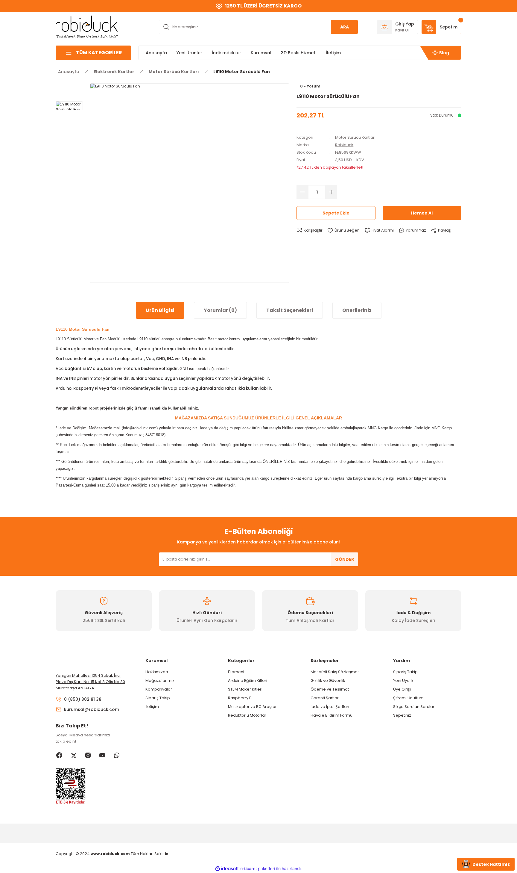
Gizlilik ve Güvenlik (328, 680)
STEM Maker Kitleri (245, 689)
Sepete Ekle (336, 213)
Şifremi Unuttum (408, 698)
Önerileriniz (357, 310)
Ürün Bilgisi (160, 310)
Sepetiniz (402, 715)
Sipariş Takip (157, 698)
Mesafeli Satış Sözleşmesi (336, 672)
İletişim (152, 706)
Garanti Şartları (325, 698)
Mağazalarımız (159, 680)
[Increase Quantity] (331, 192)
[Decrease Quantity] (302, 192)
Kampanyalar (158, 689)
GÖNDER (344, 559)
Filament (236, 672)
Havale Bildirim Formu (331, 715)
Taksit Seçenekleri (289, 310)
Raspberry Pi (240, 698)
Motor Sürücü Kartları (355, 137)
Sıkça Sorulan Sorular (413, 706)
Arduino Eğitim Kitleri (247, 680)
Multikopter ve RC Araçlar (252, 706)
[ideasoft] (227, 869)
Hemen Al (422, 213)
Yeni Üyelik (403, 680)
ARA (344, 27)
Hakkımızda (156, 672)
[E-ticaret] (257, 869)
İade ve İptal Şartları (330, 706)
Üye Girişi (402, 689)
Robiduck (344, 145)
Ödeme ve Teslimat (330, 689)
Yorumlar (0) (220, 310)
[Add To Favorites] (343, 230)
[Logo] (87, 26)
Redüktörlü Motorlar (247, 715)
